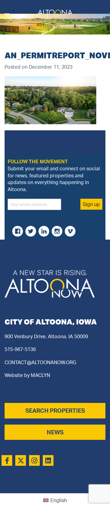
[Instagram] (34, 460)
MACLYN (40, 375)
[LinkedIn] (48, 460)
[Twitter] (20, 460)
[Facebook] (7, 460)
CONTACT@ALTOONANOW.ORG (40, 362)
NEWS (55, 432)
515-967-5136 (20, 349)
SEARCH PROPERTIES (55, 410)
